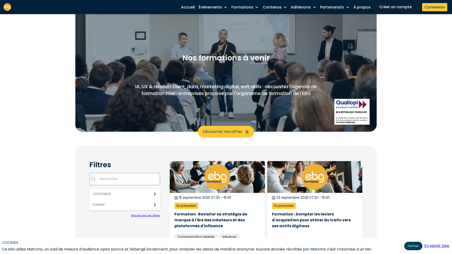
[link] (188, 7)
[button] (395, 7)
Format (99, 205)
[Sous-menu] (226, 7)
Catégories (102, 194)
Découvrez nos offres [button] (222, 131)
